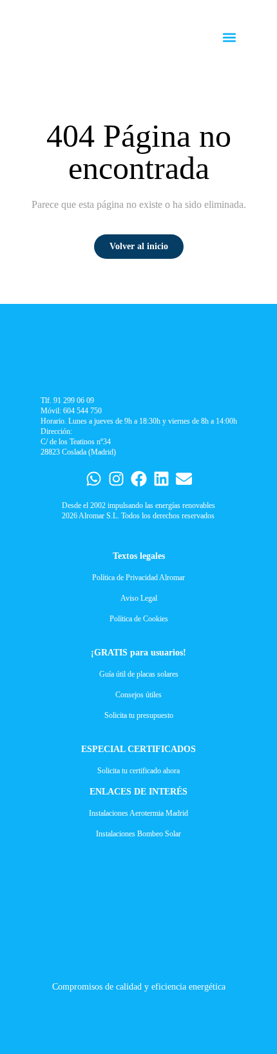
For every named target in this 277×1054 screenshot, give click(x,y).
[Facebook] (139, 478)
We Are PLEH (43, 1008)
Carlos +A (11, 1008)
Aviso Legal (138, 598)
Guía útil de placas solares (138, 674)
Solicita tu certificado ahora (138, 770)
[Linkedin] (161, 478)
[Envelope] (184, 478)
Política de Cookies (139, 618)
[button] (229, 37)
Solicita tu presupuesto (138, 715)
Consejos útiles (138, 694)
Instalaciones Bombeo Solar (138, 833)
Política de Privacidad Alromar (138, 577)
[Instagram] (116, 478)
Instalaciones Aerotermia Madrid (138, 813)
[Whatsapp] (93, 478)
